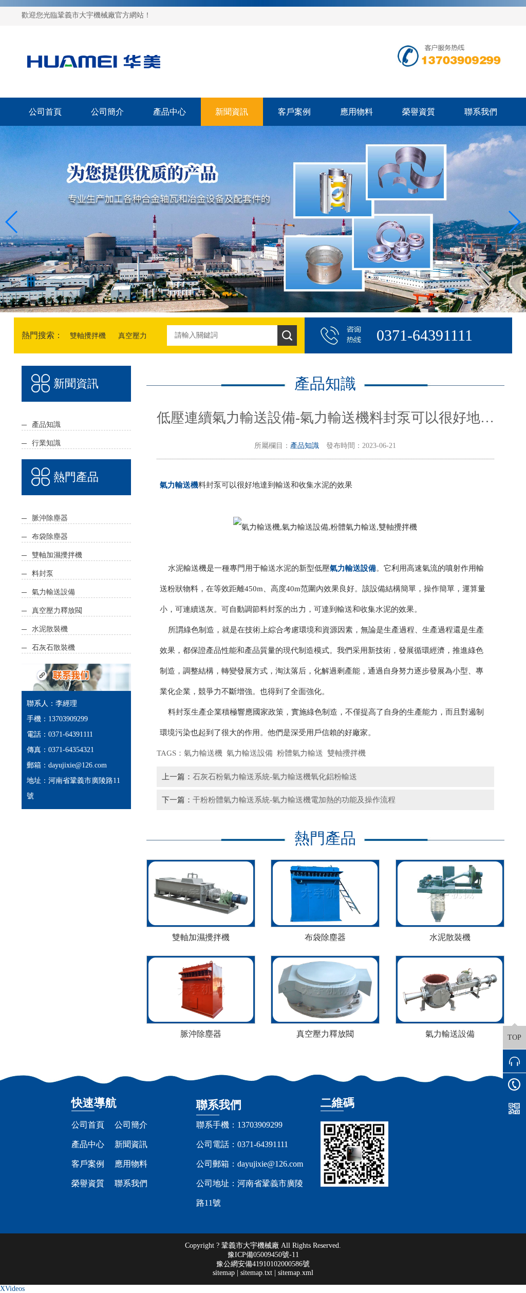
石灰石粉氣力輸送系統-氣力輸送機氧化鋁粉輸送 (275, 776)
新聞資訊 (231, 111)
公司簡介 (107, 111)
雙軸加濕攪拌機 (57, 555)
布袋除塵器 (50, 536)
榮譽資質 (418, 111)
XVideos (12, 1288)
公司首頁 (45, 111)
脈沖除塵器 (50, 518)
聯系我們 (480, 111)
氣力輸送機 (205, 752)
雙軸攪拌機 (88, 336)
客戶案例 (294, 111)
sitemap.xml (295, 1273)
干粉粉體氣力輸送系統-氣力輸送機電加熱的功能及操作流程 (294, 799)
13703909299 (260, 1124)
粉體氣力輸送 (302, 752)
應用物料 (356, 111)
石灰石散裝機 (53, 647)
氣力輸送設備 (53, 592)
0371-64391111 (262, 1144)
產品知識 (46, 424)
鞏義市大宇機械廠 (250, 1245)
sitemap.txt (256, 1273)
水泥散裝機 (50, 629)
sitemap (224, 1273)
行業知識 (46, 443)
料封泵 (42, 573)
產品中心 (169, 111)
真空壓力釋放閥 (57, 610)
